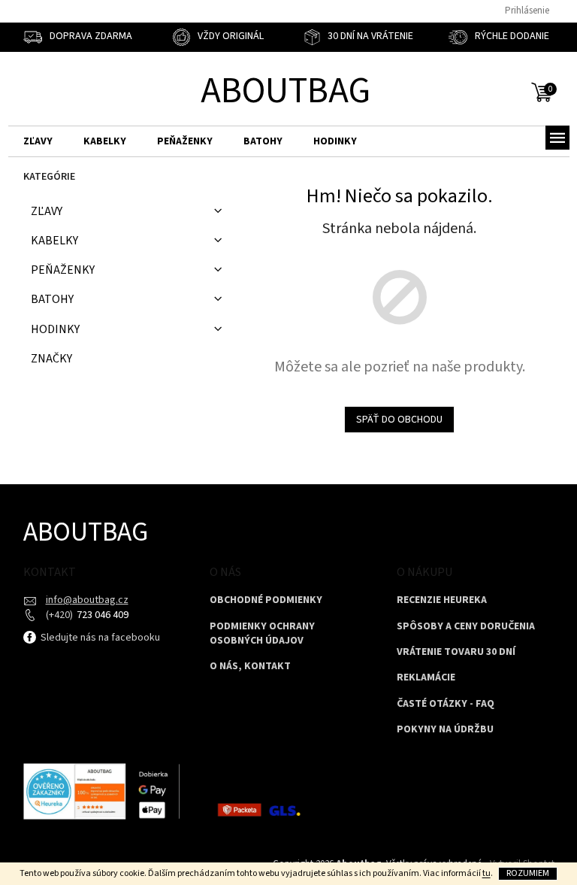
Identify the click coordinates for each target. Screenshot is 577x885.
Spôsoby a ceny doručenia (466, 627)
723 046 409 (101, 615)
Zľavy (46, 211)
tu (486, 873)
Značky (51, 358)
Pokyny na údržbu (445, 730)
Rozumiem (527, 873)
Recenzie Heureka (442, 600)
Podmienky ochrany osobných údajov (262, 634)
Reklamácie (426, 678)
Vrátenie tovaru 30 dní (456, 652)
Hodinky (55, 329)
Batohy (52, 299)
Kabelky (54, 240)
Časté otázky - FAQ (445, 704)
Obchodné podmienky (266, 600)
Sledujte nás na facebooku (99, 637)
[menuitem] (38, 141)
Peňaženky (63, 270)
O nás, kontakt (250, 666)
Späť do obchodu (399, 419)
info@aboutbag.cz (87, 600)
